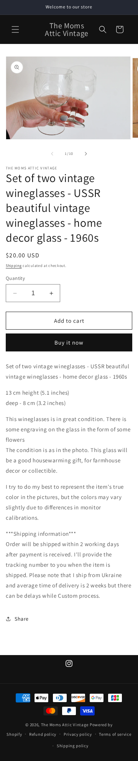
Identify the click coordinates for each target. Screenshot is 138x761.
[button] (15, 29)
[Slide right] (85, 153)
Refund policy (42, 734)
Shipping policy (73, 745)
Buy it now (69, 342)
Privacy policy (78, 734)
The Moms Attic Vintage (65, 724)
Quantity (15, 278)
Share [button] (22, 618)
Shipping (14, 265)
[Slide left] (52, 153)
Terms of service (115, 734)
